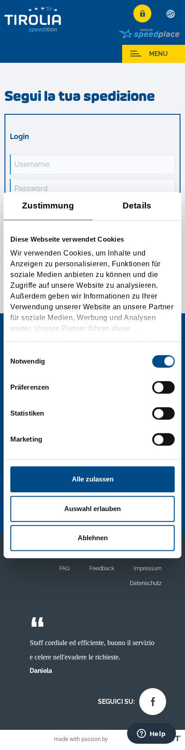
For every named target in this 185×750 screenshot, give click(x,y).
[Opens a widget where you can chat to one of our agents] (151, 734)
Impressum (148, 568)
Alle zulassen (93, 479)
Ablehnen (93, 538)
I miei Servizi (31, 53)
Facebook (150, 699)
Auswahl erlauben (92, 508)
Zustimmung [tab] (48, 205)
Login (142, 13)
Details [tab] (137, 205)
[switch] (163, 387)
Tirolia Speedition (33, 19)
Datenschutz (146, 583)
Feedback (101, 568)
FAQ (64, 568)
